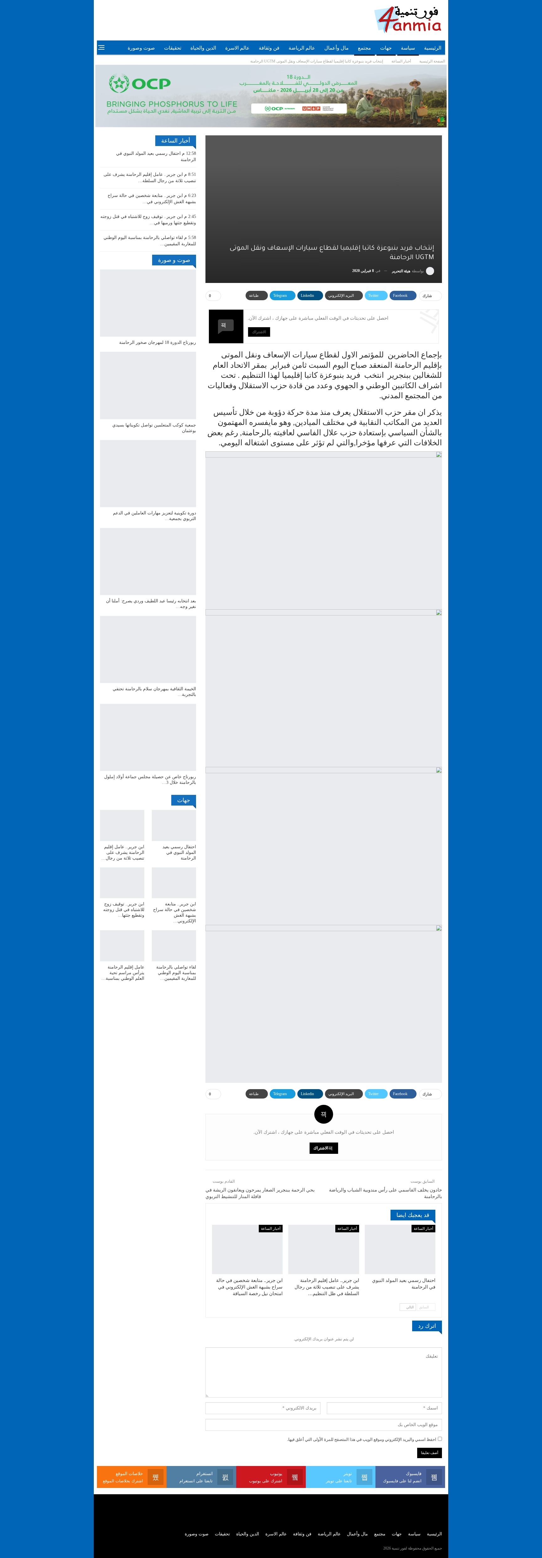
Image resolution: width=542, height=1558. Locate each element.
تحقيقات (172, 48)
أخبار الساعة (423, 1228)
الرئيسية (432, 48)
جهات (386, 48)
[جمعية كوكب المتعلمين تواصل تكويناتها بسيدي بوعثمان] (148, 385)
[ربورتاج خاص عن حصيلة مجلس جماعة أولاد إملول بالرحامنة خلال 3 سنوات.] (148, 737)
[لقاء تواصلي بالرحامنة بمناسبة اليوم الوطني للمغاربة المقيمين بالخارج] (174, 945)
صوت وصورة (141, 48)
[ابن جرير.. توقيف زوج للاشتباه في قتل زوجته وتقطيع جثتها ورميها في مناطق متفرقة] (122, 882)
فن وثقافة (269, 48)
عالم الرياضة (302, 48)
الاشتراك (259, 331)
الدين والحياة (203, 48)
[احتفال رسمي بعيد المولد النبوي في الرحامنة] (400, 1249)
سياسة (408, 48)
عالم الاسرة (237, 48)
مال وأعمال (336, 48)
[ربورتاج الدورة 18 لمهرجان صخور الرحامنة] (148, 303)
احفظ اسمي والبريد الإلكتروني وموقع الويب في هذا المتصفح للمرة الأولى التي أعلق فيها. (361, 1439)
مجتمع (364, 48)
